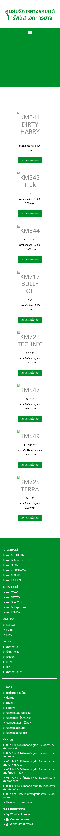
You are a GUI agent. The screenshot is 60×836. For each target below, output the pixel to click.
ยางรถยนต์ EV (14, 672)
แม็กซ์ (9, 662)
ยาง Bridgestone (16, 607)
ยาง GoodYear (14, 602)
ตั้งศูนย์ (10, 698)
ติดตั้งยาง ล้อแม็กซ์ (16, 693)
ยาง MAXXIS (13, 575)
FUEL (9, 630)
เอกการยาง (26, 802)
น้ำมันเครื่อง (13, 652)
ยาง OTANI (13, 565)
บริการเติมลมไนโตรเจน (18, 713)
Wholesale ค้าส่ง (20, 815)
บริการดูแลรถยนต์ (16, 728)
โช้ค (8, 667)
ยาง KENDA (13, 612)
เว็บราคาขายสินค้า (19, 820)
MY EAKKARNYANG (21, 825)
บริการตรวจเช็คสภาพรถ (18, 718)
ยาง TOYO (12, 593)
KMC (9, 635)
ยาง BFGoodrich (15, 560)
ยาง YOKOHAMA (16, 570)
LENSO (10, 625)
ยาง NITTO (13, 598)
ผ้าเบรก (10, 657)
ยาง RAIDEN (13, 580)
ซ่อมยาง (10, 708)
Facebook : (13, 802)
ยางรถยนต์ (12, 647)
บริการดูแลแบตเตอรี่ (17, 733)
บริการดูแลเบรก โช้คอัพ (18, 723)
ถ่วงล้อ (10, 703)
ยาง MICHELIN (15, 555)
